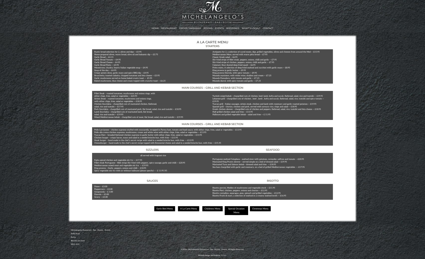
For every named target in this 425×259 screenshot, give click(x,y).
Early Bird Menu (164, 208)
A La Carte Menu (188, 208)
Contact (268, 28)
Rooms (208, 28)
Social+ (224, 255)
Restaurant (169, 28)
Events (219, 28)
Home (155, 28)
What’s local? (251, 28)
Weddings (232, 28)
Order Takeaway (190, 28)
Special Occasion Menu (236, 210)
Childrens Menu (212, 208)
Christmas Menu (260, 208)
